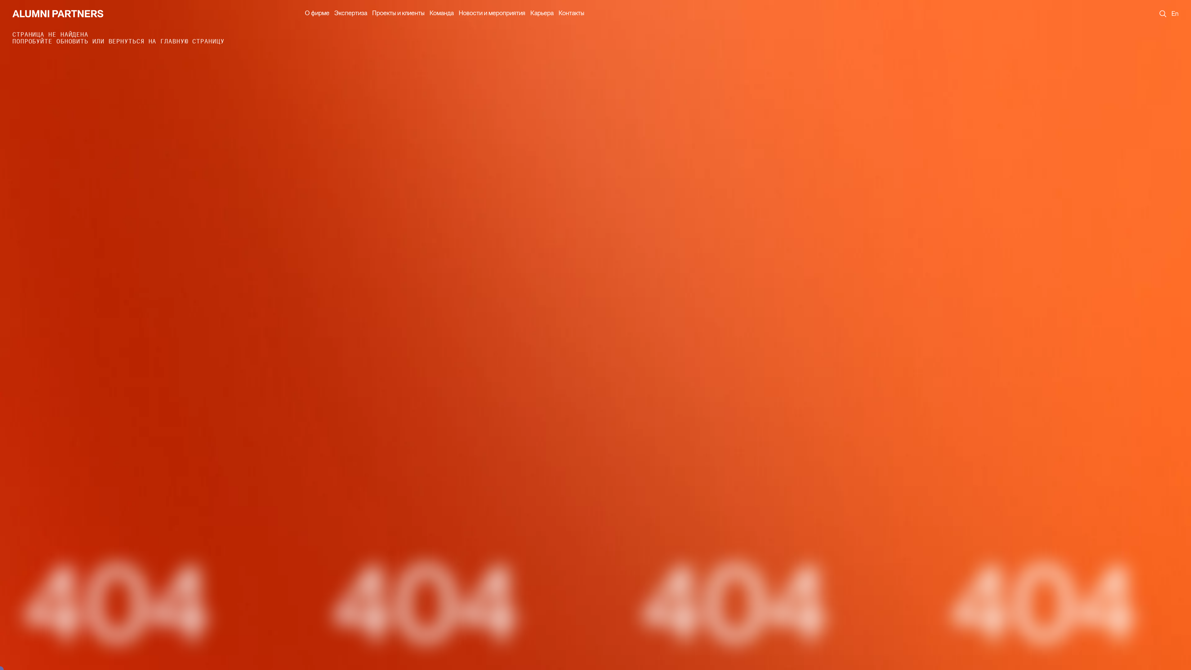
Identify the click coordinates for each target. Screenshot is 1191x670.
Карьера (542, 13)
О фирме (317, 13)
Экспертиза (350, 13)
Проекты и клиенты (398, 13)
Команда (442, 13)
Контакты (571, 13)
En (1175, 14)
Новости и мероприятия (492, 13)
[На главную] (57, 13)
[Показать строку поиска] (1162, 13)
